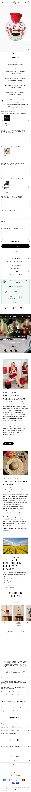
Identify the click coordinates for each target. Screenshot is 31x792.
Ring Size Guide (15, 265)
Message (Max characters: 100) (14, 228)
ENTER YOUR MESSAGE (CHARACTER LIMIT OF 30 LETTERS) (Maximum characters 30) (14, 131)
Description (15, 258)
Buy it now (15, 246)
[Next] (28, 121)
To (2, 214)
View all (15, 601)
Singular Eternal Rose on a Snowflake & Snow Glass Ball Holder (15, 94)
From (3, 221)
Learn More (8, 443)
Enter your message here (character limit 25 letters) (12, 197)
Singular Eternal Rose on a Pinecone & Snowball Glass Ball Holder (15, 80)
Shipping (10, 64)
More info (15, 302)
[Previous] (2, 121)
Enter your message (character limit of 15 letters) (14, 164)
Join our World (15, 768)
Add (7, 126)
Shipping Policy (15, 268)
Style (15, 68)
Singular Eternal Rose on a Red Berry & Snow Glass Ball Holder (15, 73)
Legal (15, 760)
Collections (15, 757)
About (15, 764)
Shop (15, 753)
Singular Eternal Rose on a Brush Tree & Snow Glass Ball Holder (15, 87)
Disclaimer (15, 271)
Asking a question (15, 275)
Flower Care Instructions (15, 262)
